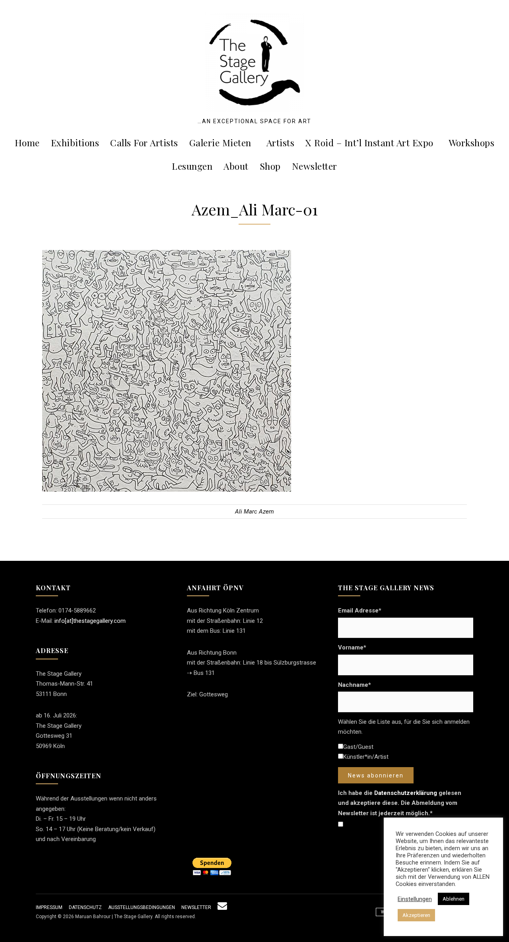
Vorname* (352, 647)
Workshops (472, 142)
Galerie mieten (220, 142)
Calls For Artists (144, 142)
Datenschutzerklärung (405, 793)
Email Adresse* (359, 610)
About (236, 166)
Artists (280, 142)
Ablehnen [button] (453, 899)
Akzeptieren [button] (416, 915)
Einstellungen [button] (415, 899)
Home (27, 142)
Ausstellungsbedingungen (141, 907)
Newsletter (314, 166)
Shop (270, 166)
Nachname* (354, 684)
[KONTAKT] (222, 907)
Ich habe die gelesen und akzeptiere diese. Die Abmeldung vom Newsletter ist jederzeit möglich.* (399, 803)
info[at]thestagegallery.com (90, 620)
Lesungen (192, 166)
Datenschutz (85, 907)
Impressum (49, 907)
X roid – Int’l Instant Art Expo (369, 142)
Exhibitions (75, 142)
